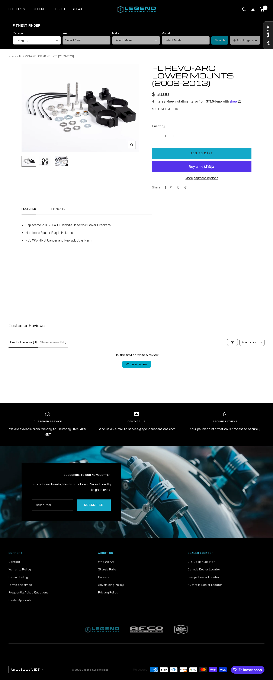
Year (65, 33)
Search (220, 40)
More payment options (202, 178)
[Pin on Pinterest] (171, 187)
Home (12, 56)
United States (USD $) (25, 669)
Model (166, 33)
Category (19, 33)
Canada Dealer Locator (204, 569)
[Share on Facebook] (165, 187)
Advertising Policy (111, 585)
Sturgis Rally (107, 569)
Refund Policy (18, 577)
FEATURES (29, 209)
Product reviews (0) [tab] (23, 342)
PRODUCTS (17, 9)
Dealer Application (21, 600)
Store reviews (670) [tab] (53, 342)
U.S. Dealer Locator (201, 562)
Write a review (136, 364)
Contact (14, 562)
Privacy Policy (108, 592)
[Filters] (232, 342)
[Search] (244, 9)
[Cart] (262, 9)
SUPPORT (59, 9)
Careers (103, 577)
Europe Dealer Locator (203, 577)
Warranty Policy (20, 569)
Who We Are (106, 562)
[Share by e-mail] (185, 187)
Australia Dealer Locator (205, 585)
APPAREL (79, 9)
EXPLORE (38, 9)
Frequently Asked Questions (29, 592)
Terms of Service (20, 585)
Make (115, 33)
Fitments (58, 209)
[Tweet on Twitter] (178, 187)
